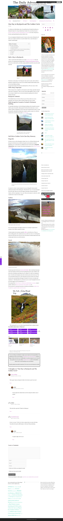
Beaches (19, 490)
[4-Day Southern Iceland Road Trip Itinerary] (13, 340)
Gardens (9, 498)
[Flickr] (48, 30)
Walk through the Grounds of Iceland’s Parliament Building (20, 49)
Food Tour (20, 496)
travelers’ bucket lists (30, 59)
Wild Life (14, 515)
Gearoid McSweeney (15, 416)
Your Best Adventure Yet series (48, 69)
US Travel (25, 20)
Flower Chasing (15, 496)
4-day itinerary (25, 112)
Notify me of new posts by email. (15, 471)
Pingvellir (12, 51)
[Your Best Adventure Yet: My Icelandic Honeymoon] (35, 340)
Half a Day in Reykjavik (14, 45)
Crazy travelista (14, 374)
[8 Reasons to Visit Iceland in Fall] (24, 340)
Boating (11, 493)
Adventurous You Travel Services (45, 20)
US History (19, 511)
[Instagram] (48, 28)
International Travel (16, 20)
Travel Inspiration (33, 20)
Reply (13, 397)
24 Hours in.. (11, 486)
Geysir (12, 54)
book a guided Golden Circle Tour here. (18, 287)
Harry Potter (15, 498)
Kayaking (12, 500)
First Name (43, 97)
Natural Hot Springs (14, 502)
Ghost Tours (12, 498)
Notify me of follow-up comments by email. (17, 468)
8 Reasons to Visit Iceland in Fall (23, 343)
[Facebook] (43, 28)
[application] (48, 196)
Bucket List (18, 493)
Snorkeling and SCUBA (13, 506)
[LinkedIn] (52, 28)
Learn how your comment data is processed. (30, 476)
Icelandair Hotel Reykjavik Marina (32, 61)
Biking (9, 493)
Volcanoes (21, 513)
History (18, 498)
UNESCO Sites (13, 511)
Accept (59, 2)
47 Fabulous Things (17, 486)
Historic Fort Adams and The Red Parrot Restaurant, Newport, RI (20, 350)
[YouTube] (45, 30)
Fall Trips (11, 496)
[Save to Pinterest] (1, 262)
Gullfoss (25, 232)
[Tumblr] (50, 30)
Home (10, 20)
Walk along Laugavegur (15, 46)
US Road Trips (17, 513)
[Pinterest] (50, 28)
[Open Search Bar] (53, 21)
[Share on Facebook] (1, 259)
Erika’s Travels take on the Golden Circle (23, 284)
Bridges (14, 493)
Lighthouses (17, 500)
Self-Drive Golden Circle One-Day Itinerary (17, 50)
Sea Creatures (17, 504)
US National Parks (11, 513)
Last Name (43, 100)
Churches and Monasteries (17, 494)
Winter (20, 515)
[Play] (42, 199)
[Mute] (52, 199)
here (25, 281)
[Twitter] (45, 28)
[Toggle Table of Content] (28, 44)
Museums (10, 502)
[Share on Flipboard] (1, 264)
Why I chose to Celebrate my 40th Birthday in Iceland (26, 283)
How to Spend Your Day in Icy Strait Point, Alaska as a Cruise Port (49, 140)
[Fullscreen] (53, 199)
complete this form (26, 359)
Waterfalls (10, 515)
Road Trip (11, 504)
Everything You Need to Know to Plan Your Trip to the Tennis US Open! (49, 129)
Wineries (17, 515)
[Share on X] (1, 261)
